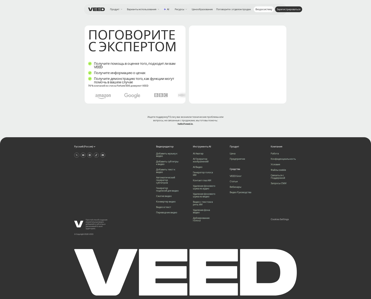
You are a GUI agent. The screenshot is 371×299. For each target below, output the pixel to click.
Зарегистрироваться (288, 9)
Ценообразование (202, 9)
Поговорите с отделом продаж (233, 9)
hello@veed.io (185, 123)
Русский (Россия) (83, 146)
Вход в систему (263, 9)
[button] (181, 9)
